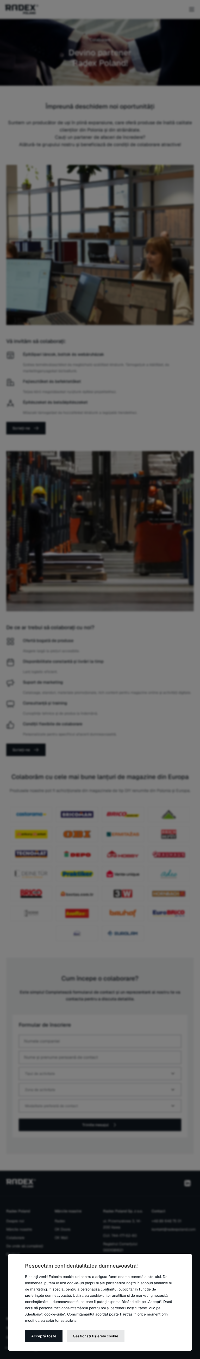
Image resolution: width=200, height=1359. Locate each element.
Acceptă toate (43, 1336)
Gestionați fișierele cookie (95, 1336)
